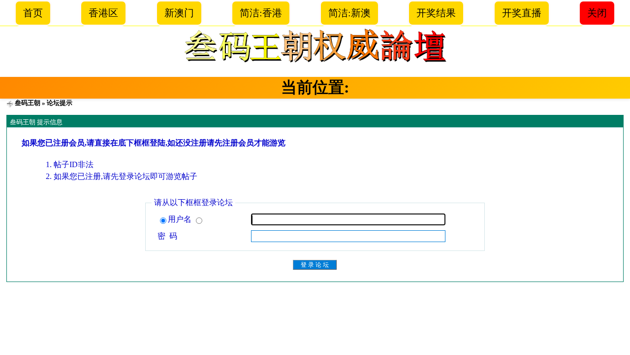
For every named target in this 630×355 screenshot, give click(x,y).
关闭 (597, 12)
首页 (33, 12)
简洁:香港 (261, 12)
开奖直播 (521, 12)
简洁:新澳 (349, 12)
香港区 (103, 12)
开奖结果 (436, 12)
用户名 (180, 219)
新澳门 (179, 12)
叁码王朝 (27, 102)
